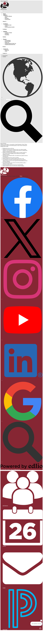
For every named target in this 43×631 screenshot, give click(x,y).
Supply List (7, 42)
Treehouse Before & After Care (10, 43)
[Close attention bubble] (41, 621)
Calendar (4, 56)
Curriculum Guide (8, 24)
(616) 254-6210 (25, 176)
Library (6, 25)
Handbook (7, 33)
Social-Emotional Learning (9, 26)
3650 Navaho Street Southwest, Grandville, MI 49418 (10, 176)
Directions (7, 18)
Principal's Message (8, 16)
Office (6, 51)
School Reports (7, 19)
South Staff (7, 50)
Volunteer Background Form (10, 44)
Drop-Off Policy (8, 41)
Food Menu (7, 34)
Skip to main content (4, 0)
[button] (5, 15)
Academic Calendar (8, 32)
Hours (6, 17)
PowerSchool (5, 55)
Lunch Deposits (8, 40)
